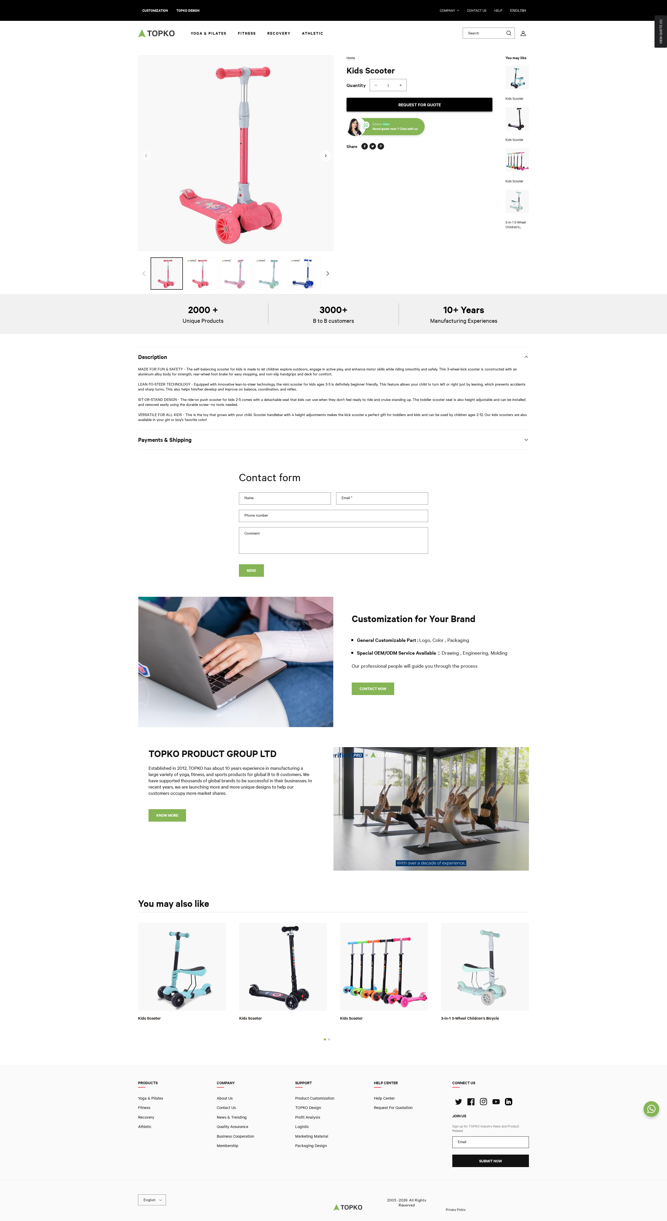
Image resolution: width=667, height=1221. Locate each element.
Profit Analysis (307, 1117)
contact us (476, 10)
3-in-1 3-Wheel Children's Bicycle (470, 1018)
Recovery (146, 1117)
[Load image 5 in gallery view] (305, 273)
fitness (144, 1107)
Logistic (302, 1126)
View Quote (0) (661, 31)
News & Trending (232, 1117)
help (498, 10)
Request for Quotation (393, 1107)
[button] (325, 1039)
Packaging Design (311, 1145)
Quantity (356, 85)
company (447, 10)
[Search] (509, 33)
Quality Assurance (232, 1126)
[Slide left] (146, 156)
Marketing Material (311, 1135)
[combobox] (489, 33)
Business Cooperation (235, 1135)
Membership (227, 1145)
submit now (490, 1160)
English (518, 10)
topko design (188, 10)
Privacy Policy (456, 1209)
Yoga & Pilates (150, 1098)
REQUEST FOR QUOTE (419, 104)
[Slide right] (325, 156)
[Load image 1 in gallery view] (167, 273)
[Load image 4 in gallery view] (270, 273)
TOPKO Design (308, 1107)
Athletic (145, 1126)
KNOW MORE (167, 815)
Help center (384, 1098)
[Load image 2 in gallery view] (201, 273)
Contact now (373, 688)
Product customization (314, 1098)
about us (225, 1098)
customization (155, 10)
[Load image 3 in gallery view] (236, 273)
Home (351, 58)
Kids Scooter (149, 1018)
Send (251, 570)
